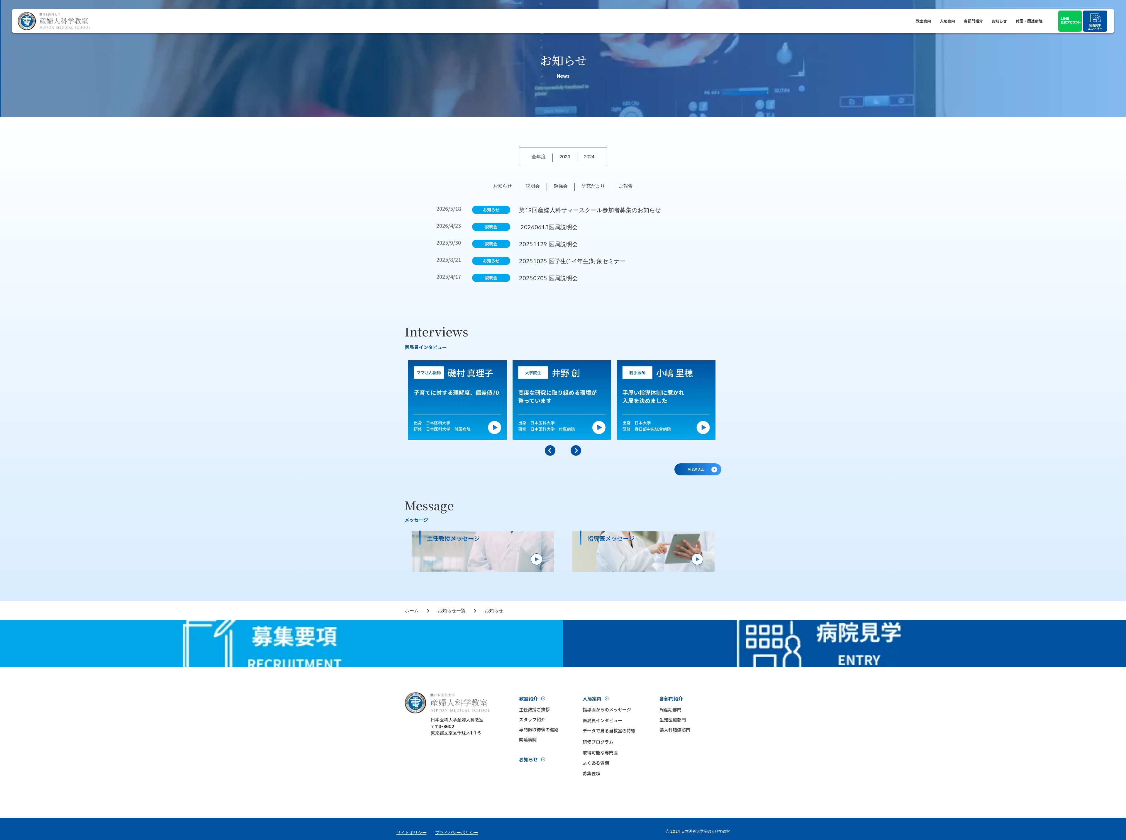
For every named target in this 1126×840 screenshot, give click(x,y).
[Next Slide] (576, 450)
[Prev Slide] (550, 450)
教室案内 (923, 21)
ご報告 (626, 185)
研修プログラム (598, 742)
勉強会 (561, 185)
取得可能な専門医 (600, 752)
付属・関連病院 (1029, 21)
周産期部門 (670, 709)
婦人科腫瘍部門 (674, 730)
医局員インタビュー (602, 720)
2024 (589, 156)
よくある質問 (596, 763)
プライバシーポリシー (456, 832)
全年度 (539, 156)
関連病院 (528, 739)
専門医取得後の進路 (539, 729)
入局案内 (947, 21)
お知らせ (999, 21)
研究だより (593, 185)
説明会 (533, 185)
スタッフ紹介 (532, 719)
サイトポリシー (411, 832)
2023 (564, 156)
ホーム (412, 610)
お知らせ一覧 (451, 610)
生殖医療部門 (672, 720)
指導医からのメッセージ (607, 709)
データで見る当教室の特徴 (609, 730)
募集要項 (591, 773)
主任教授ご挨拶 (534, 709)
